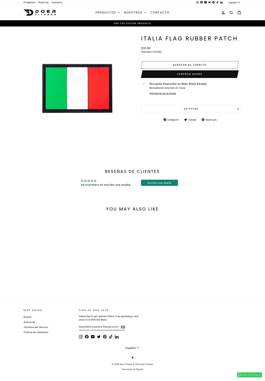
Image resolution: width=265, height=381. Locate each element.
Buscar (28, 316)
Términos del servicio (36, 327)
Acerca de (29, 322)
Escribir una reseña (159, 182)
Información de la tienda (163, 93)
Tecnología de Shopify (132, 369)
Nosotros (43, 2)
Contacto (57, 2)
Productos (29, 2)
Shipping (191, 109)
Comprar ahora (190, 74)
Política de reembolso (36, 332)
